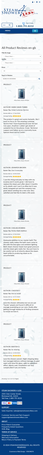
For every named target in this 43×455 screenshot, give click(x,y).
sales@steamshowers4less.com (25, 411)
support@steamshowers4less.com (15, 417)
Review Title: (7, 110)
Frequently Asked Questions (12, 427)
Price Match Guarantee (11, 425)
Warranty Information (10, 437)
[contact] (39, 2)
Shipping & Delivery (9, 435)
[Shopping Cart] (36, 2)
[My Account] (33, 2)
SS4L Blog (5, 429)
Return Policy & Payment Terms (14, 440)
